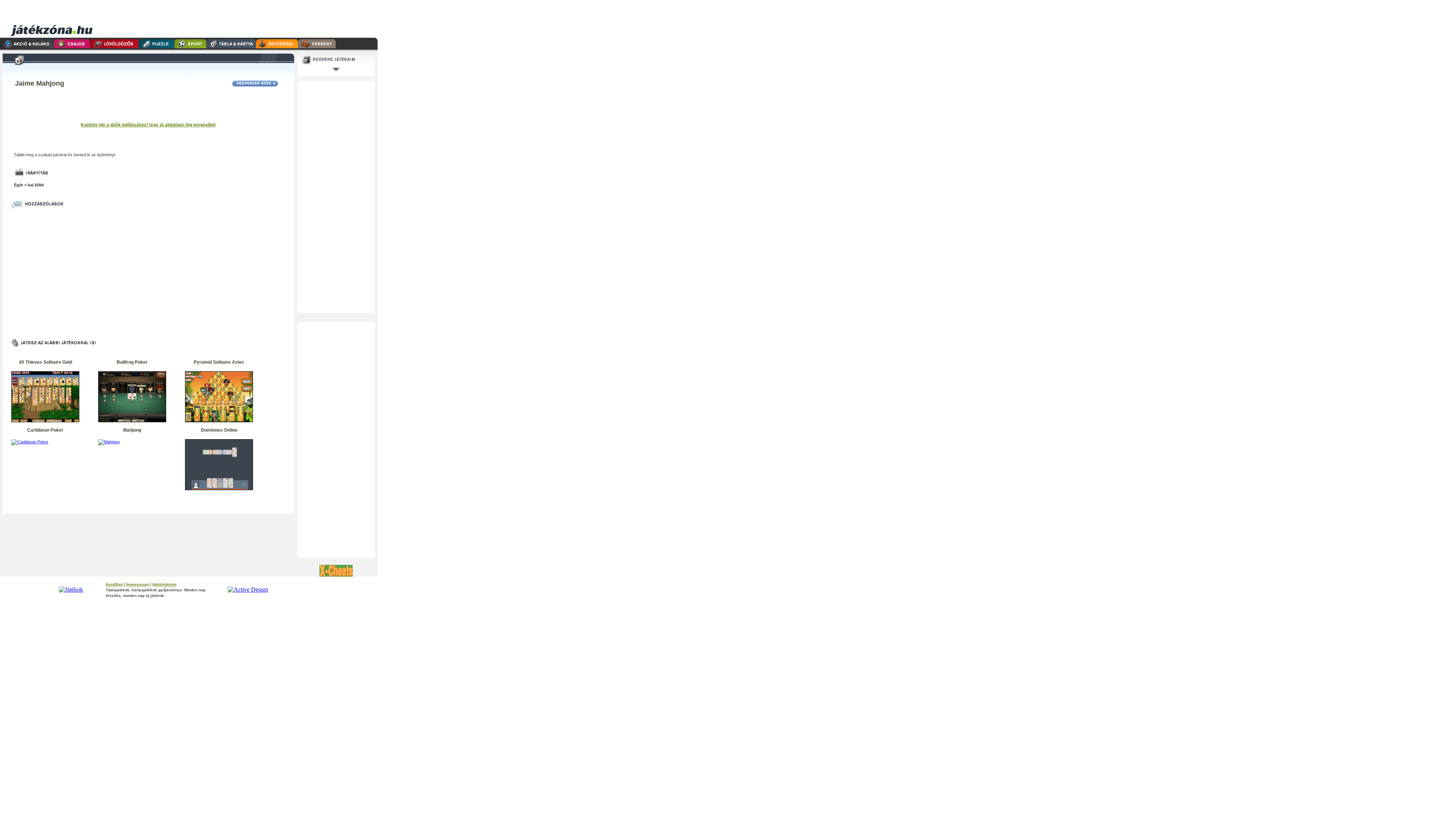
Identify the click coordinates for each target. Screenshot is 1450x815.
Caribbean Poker (45, 430)
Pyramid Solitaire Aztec (219, 362)
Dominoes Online (219, 430)
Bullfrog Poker (132, 362)
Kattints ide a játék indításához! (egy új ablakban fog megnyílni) (148, 125)
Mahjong (132, 430)
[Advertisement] (235, 19)
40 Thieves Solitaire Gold (45, 362)
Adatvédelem (164, 584)
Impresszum (137, 584)
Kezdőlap (114, 584)
